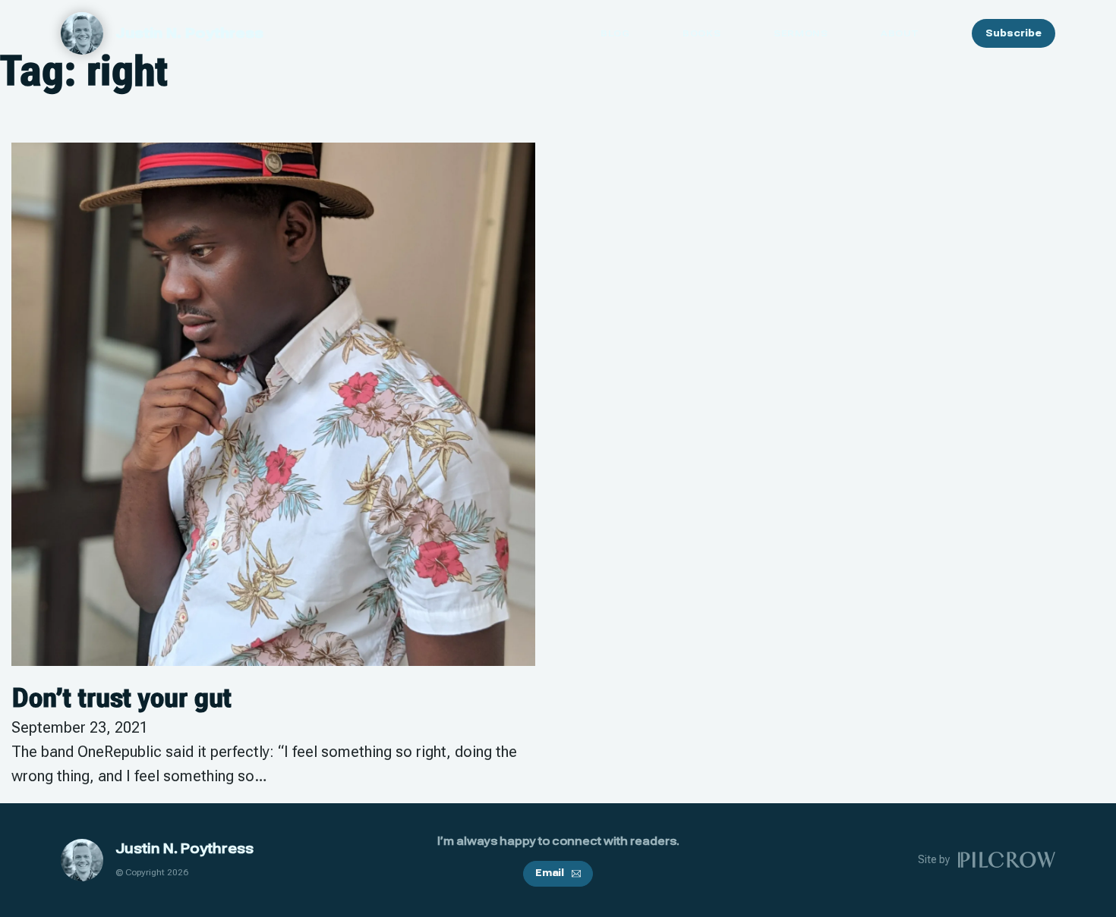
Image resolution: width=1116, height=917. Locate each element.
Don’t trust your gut (121, 698)
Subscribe (1013, 33)
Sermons (801, 33)
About (900, 33)
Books (701, 33)
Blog (615, 33)
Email (549, 873)
